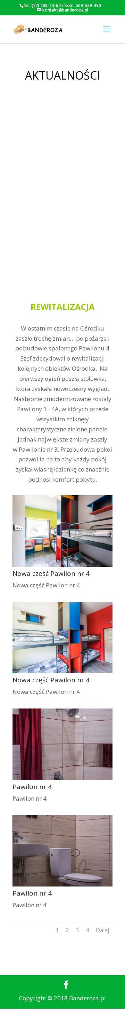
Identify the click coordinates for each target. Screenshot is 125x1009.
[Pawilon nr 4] (62, 778)
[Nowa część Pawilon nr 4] (62, 565)
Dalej (102, 930)
